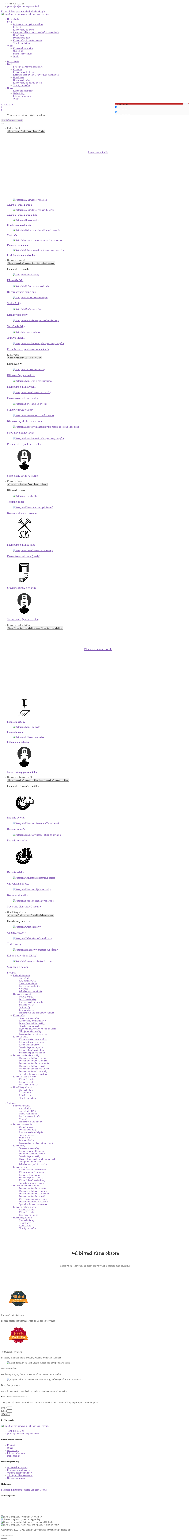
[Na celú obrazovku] (5, 1535)
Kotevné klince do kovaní (22, 513)
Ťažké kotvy (14, 944)
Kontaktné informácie (23, 48)
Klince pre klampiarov (29, 1044)
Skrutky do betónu (21, 43)
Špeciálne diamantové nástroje (24, 906)
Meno (4, 1407)
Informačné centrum (22, 53)
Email (4, 1411)
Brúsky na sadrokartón (19, 225)
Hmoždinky (18, 35)
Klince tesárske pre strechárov (33, 1039)
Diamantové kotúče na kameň (33, 1060)
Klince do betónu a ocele (24, 1076)
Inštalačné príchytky (18, 742)
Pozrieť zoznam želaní (12, 120)
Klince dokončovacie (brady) (32, 1050)
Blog (9, 21)
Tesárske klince (15, 501)
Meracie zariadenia (17, 245)
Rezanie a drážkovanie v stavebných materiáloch (36, 32)
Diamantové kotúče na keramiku (34, 1063)
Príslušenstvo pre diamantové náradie (28, 349)
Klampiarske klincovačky (21, 386)
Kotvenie (17, 27)
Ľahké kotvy (25, 1095)
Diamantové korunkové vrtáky (33, 1071)
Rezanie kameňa (16, 829)
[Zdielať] (8, 1535)
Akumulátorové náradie (19, 205)
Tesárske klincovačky (29, 1018)
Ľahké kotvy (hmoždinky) (22, 955)
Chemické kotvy (16, 932)
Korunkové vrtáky (17, 895)
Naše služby (18, 51)
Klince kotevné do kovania (31, 1042)
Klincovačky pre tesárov (21, 375)
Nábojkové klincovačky (20, 432)
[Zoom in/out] (2, 1535)
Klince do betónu (16, 722)
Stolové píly (14, 303)
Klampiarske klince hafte (21, 544)
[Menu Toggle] (2, 123)
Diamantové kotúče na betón (32, 1058)
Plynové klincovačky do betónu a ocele (37, 1028)
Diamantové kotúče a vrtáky (26, 1055)
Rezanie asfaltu (15, 872)
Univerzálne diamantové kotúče (34, 1068)
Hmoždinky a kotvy (22, 1087)
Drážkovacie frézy (21, 37)
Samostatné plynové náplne (22, 475)
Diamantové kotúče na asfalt (32, 1066)
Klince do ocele (15, 732)
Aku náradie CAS (27, 980)
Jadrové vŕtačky (16, 337)
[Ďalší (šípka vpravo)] (5, 1538)
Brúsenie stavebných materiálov (28, 24)
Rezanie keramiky (17, 840)
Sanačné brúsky (16, 326)
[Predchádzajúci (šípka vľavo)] (2, 1538)
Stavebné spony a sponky (21, 587)
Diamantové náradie (22, 994)
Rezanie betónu (16, 817)
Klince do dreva (20, 1036)
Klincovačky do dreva (23, 29)
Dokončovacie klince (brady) (23, 556)
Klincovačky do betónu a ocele (27, 40)
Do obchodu (13, 19)
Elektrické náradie (21, 975)
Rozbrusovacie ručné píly (21, 291)
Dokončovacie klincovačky (22, 398)
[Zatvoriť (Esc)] (11, 1535)
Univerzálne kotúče (18, 883)
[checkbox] (152, 108)
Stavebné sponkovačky (20, 409)
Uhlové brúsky (15, 280)
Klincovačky (19, 1015)
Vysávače (12, 235)
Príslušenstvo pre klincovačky (24, 444)
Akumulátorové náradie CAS (22, 215)
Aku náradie (25, 978)
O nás (16, 56)
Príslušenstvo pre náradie (21, 255)
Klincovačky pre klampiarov (32, 1020)
